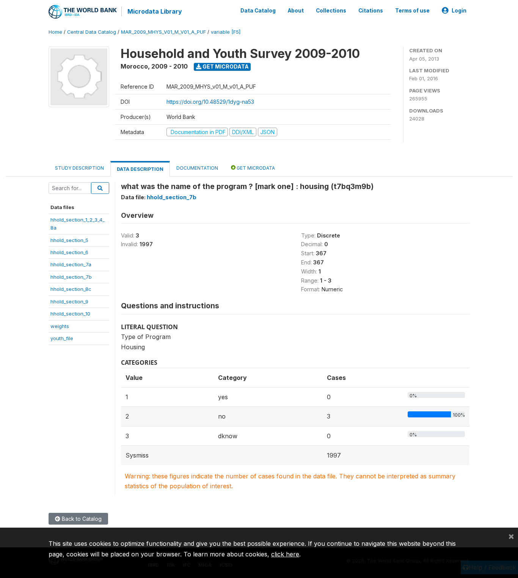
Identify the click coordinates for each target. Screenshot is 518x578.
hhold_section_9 (69, 301)
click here (285, 554)
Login (459, 11)
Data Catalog (258, 11)
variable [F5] (225, 32)
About (296, 11)
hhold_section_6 (69, 252)
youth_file (61, 338)
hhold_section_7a (70, 264)
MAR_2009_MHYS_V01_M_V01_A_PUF (163, 32)
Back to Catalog (81, 519)
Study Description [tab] (79, 168)
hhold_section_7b (71, 277)
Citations (370, 11)
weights (59, 326)
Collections (331, 11)
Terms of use (412, 11)
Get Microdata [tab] (255, 168)
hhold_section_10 (70, 314)
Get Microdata (225, 66)
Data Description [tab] (140, 169)
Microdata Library (154, 11)
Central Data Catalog (91, 32)
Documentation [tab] (197, 168)
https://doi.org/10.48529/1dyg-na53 (210, 101)
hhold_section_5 (69, 240)
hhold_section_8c (70, 289)
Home (55, 32)
